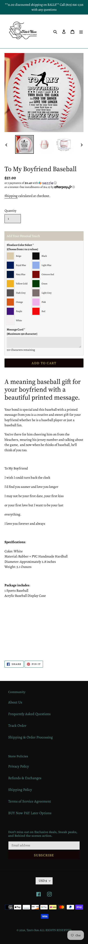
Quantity (10, 210)
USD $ (43, 880)
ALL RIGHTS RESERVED (55, 930)
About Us (15, 702)
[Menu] (81, 31)
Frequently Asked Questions (29, 713)
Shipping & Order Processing (30, 737)
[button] (31, 183)
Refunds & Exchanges (24, 778)
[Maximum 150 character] (22, 332)
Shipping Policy (20, 789)
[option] (24, 144)
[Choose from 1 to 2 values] (22, 249)
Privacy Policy (18, 766)
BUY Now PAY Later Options (29, 813)
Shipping (11, 195)
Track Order (17, 725)
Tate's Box (33, 930)
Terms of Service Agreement (29, 801)
